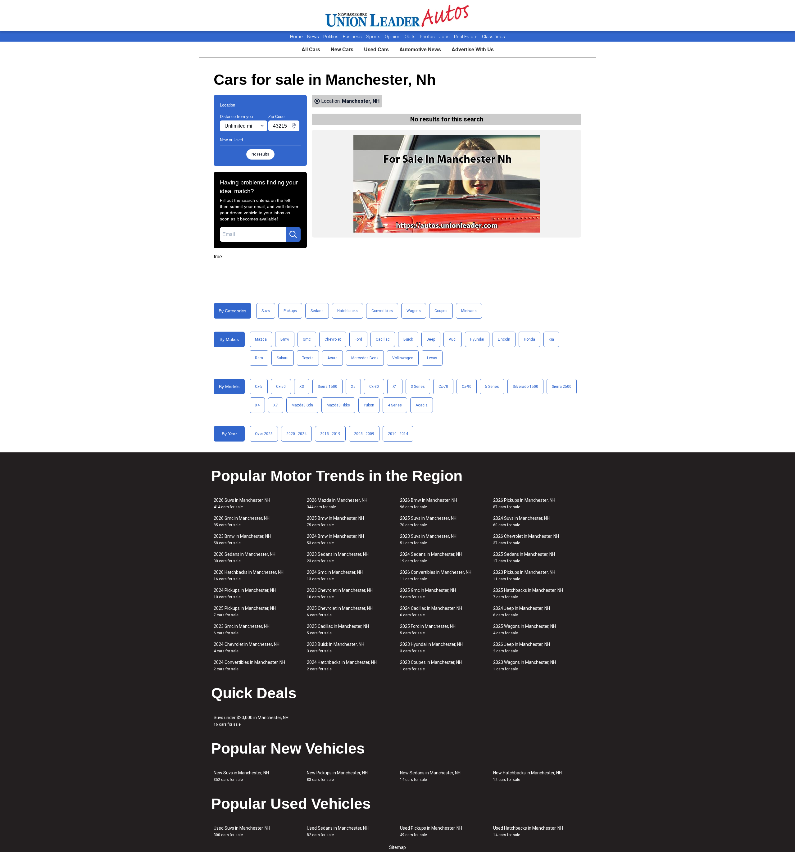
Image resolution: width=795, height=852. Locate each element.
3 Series (418, 386)
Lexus (432, 358)
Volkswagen (402, 358)
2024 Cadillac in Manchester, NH (431, 611)
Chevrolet (333, 339)
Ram (259, 358)
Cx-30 (374, 386)
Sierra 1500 (327, 386)
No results (260, 154)
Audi (453, 339)
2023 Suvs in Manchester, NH (428, 539)
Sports (374, 36)
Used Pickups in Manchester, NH (431, 831)
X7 (275, 405)
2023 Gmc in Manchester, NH (242, 629)
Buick (408, 339)
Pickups (290, 311)
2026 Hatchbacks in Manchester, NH (249, 575)
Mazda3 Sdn (302, 405)
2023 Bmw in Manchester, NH (242, 539)
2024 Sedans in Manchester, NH (431, 557)
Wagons (414, 311)
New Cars (342, 49)
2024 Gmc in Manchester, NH (335, 575)
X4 (257, 405)
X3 (301, 386)
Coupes (440, 311)
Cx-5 (258, 386)
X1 (395, 386)
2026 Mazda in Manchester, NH (337, 503)
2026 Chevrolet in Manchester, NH (526, 539)
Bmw (284, 339)
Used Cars (376, 49)
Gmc (307, 339)
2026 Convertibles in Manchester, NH (435, 575)
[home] (397, 15)
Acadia (422, 405)
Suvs (265, 311)
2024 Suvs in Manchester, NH (521, 521)
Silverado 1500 (525, 386)
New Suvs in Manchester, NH (241, 776)
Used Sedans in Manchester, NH (338, 831)
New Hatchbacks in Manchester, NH (527, 776)
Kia (551, 339)
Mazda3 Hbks (338, 405)
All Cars (311, 49)
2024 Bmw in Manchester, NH (335, 539)
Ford (358, 339)
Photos (428, 36)
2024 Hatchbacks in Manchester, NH (342, 665)
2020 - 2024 (296, 434)
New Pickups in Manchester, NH (337, 776)
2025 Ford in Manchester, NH (428, 629)
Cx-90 (466, 386)
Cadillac (383, 339)
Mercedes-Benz (365, 358)
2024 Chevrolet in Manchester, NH (246, 647)
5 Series (492, 386)
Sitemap (397, 847)
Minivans (469, 311)
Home (296, 36)
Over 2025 (264, 434)
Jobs (445, 36)
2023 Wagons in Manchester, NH (524, 665)
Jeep (431, 339)
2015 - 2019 (330, 434)
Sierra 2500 (561, 386)
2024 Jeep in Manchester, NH (521, 611)
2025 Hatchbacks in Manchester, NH (528, 593)
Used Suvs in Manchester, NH (242, 831)
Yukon (369, 405)
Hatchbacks (347, 311)
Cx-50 (281, 386)
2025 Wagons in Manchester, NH (524, 629)
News (313, 36)
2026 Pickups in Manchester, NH (524, 503)
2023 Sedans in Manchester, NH (338, 557)
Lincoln (504, 339)
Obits (411, 36)
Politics (330, 36)
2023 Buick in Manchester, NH (335, 647)
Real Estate (466, 36)
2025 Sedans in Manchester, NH (524, 557)
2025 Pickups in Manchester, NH (245, 611)
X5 (353, 386)
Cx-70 (443, 386)
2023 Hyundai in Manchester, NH (431, 647)
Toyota (308, 358)
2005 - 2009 (364, 434)
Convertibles (382, 311)
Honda (529, 339)
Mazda (261, 339)
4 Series (395, 405)
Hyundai (477, 339)
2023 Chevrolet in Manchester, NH (340, 593)
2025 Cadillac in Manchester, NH (338, 629)
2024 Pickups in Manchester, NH (245, 593)
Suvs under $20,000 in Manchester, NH (251, 721)
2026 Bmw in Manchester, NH (428, 503)
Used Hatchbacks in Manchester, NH (528, 831)
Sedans (317, 311)
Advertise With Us (473, 49)
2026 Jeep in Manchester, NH (521, 647)
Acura (332, 358)
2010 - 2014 (398, 434)
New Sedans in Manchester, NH (430, 776)
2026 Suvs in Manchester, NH (242, 503)
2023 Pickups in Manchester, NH (524, 575)
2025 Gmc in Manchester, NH (428, 593)
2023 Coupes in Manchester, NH (431, 665)
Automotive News (420, 49)
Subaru (282, 358)
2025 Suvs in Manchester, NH (428, 521)
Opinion (393, 36)
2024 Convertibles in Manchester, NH (249, 665)
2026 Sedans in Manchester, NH (244, 557)
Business (353, 36)
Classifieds (493, 36)
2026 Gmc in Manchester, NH (242, 521)
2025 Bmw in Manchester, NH (335, 521)
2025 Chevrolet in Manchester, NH (340, 611)
